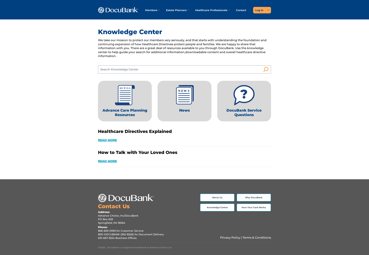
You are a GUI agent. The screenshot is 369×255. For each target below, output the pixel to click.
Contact (241, 10)
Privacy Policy (230, 237)
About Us (217, 197)
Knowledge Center (217, 207)
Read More (107, 140)
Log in (259, 10)
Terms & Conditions (256, 237)
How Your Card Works (254, 207)
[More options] (268, 10)
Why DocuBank (253, 197)
